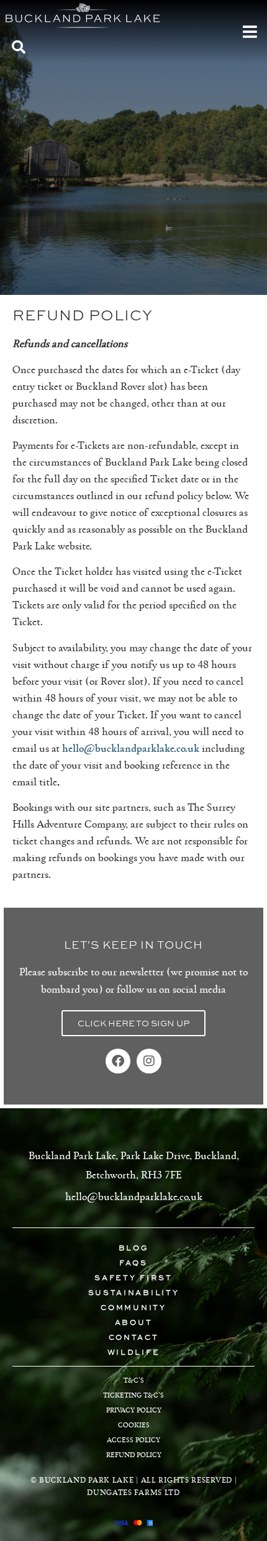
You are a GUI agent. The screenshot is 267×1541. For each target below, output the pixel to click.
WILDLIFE (133, 1352)
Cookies (134, 1424)
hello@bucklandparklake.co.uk (130, 747)
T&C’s (134, 1380)
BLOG (134, 1248)
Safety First (133, 1278)
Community (133, 1308)
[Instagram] (149, 1061)
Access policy (133, 1439)
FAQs (133, 1263)
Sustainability (133, 1293)
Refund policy (133, 1454)
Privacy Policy (133, 1409)
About (134, 1322)
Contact (134, 1337)
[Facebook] (118, 1061)
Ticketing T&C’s (133, 1394)
